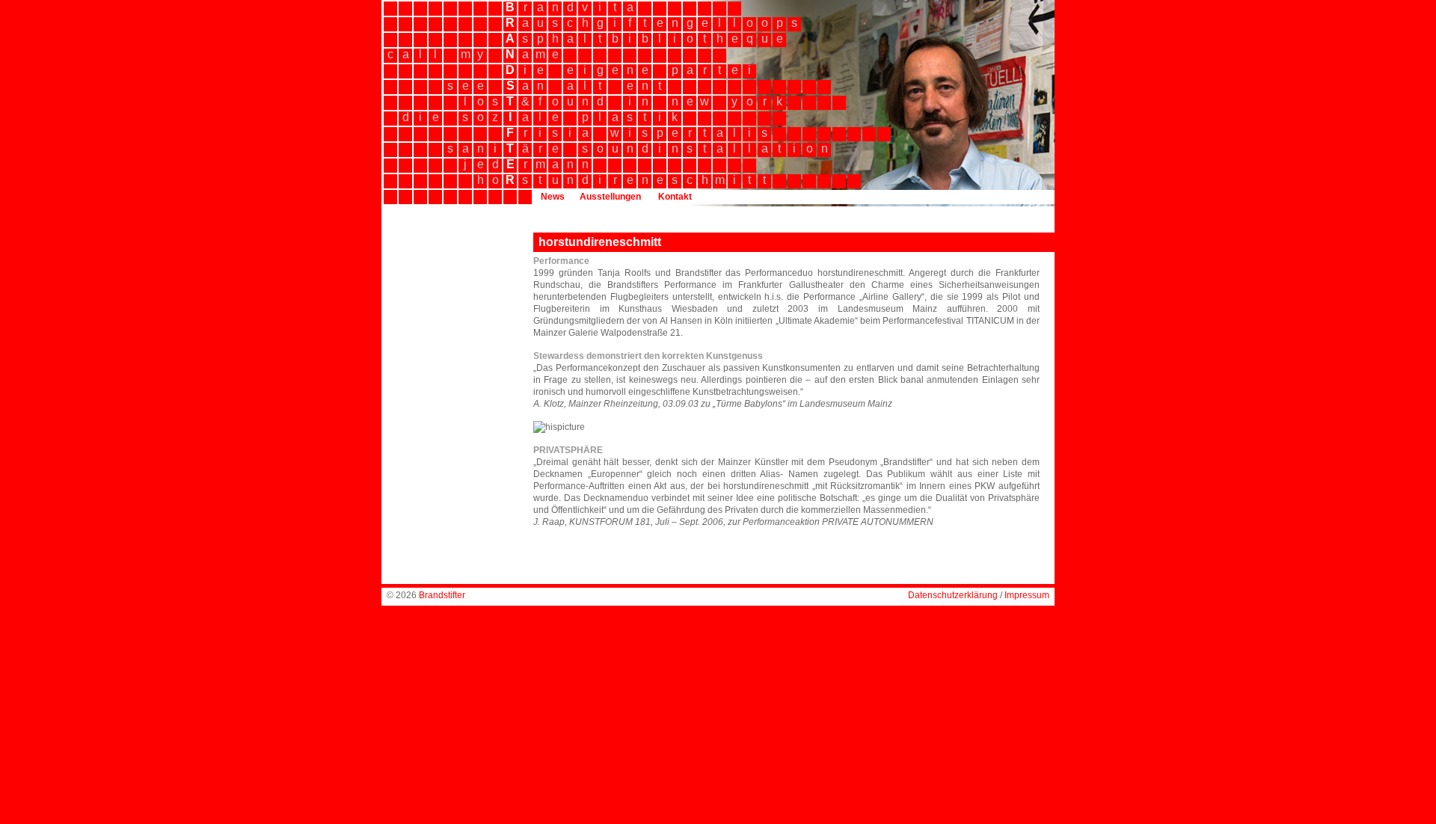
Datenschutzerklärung (953, 595)
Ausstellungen (610, 196)
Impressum (1026, 595)
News (553, 196)
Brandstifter (442, 595)
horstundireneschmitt (599, 242)
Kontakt (675, 196)
